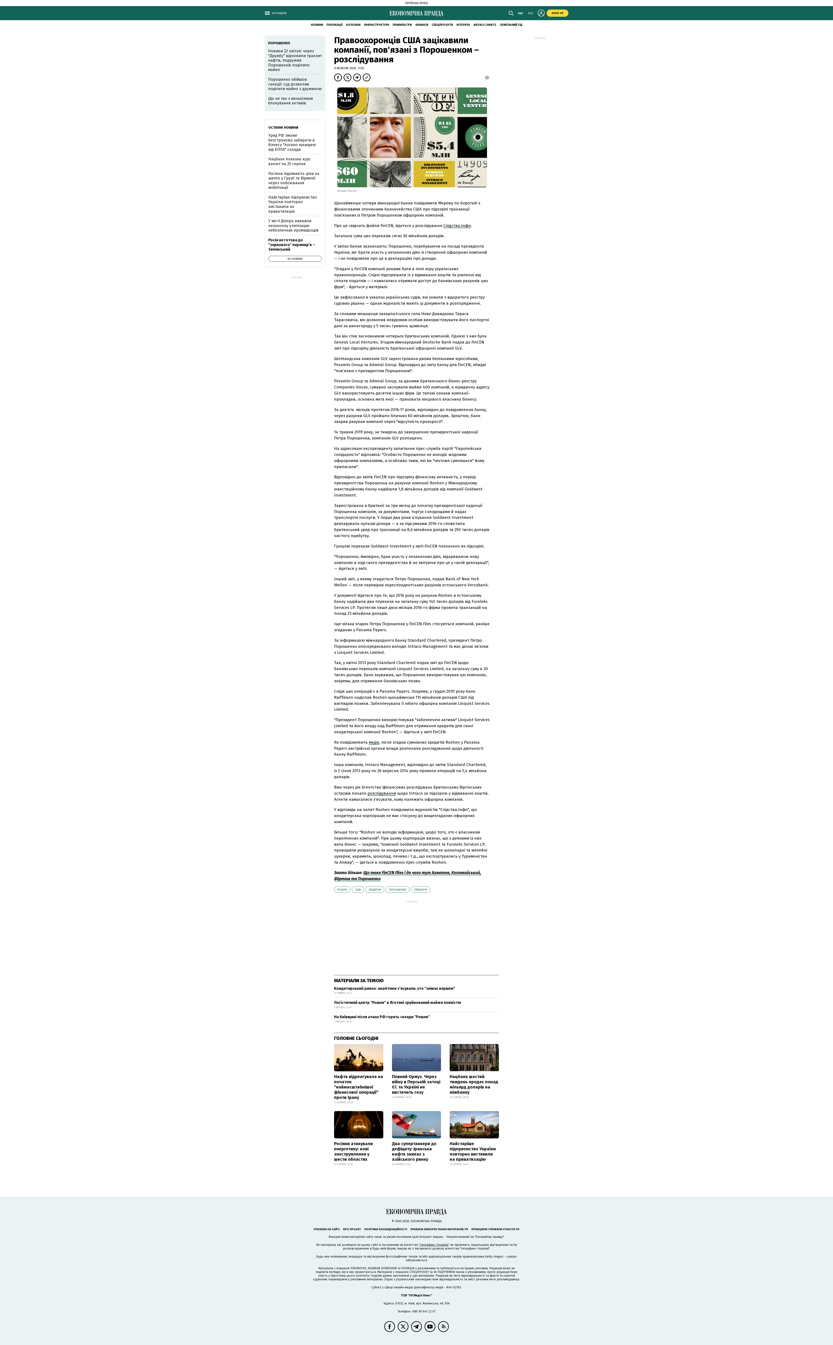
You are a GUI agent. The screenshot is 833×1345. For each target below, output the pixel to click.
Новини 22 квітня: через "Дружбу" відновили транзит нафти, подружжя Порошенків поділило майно (295, 60)
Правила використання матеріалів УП (439, 1229)
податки (375, 889)
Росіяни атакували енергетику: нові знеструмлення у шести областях (353, 1151)
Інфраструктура (376, 25)
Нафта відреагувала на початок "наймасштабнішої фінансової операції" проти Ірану (358, 1087)
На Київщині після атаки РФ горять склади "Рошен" (382, 1017)
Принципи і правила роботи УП (495, 1229)
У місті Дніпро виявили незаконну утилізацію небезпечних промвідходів (293, 226)
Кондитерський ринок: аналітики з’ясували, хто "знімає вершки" (394, 988)
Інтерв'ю (463, 25)
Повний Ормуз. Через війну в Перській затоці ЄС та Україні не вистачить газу (416, 1084)
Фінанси (421, 25)
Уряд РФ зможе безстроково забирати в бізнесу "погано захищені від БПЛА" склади (292, 142)
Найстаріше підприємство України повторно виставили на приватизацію (473, 1151)
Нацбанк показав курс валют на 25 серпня (289, 161)
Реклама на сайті (327, 1229)
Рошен (342, 889)
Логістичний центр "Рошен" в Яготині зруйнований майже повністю (397, 1002)
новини (317, 25)
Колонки (353, 25)
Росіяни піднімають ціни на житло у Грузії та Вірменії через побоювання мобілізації (293, 180)
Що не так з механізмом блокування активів (290, 101)
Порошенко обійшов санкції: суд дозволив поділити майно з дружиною (295, 84)
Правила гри (402, 25)
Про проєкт (352, 1229)
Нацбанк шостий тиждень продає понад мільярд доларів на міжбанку (474, 1084)
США (358, 889)
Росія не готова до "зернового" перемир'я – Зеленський (291, 245)
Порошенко (397, 889)
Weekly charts (485, 25)
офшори (420, 889)
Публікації (334, 25)
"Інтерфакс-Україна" (434, 1245)
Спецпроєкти (442, 25)
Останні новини (283, 127)
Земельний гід (511, 25)
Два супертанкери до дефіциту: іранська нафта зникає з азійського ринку (414, 1151)
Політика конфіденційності (385, 1229)
